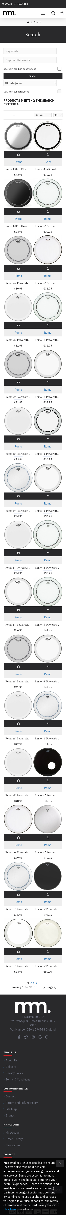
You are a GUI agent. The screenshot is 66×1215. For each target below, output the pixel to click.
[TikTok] (47, 1037)
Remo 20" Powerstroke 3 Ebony (48, 795)
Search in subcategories (16, 91)
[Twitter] (26, 1037)
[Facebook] (19, 1037)
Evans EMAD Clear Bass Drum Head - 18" (18, 169)
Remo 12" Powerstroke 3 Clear (48, 340)
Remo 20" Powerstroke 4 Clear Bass (18, 852)
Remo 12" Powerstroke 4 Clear (48, 397)
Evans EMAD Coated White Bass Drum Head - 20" (48, 169)
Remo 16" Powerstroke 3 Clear (48, 624)
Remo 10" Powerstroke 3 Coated (18, 283)
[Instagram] (33, 1037)
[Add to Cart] (18, 154)
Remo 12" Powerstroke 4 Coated (18, 453)
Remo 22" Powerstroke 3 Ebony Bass (48, 909)
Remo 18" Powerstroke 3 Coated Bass (48, 738)
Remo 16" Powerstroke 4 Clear (48, 681)
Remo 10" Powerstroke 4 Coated (18, 340)
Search (33, 76)
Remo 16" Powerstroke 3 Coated (18, 681)
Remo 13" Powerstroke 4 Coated (18, 567)
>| (37, 983)
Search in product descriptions (20, 68)
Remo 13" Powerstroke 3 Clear (48, 453)
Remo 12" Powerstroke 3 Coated (18, 397)
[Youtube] (40, 1037)
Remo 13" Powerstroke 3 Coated (18, 510)
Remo (47, 218)
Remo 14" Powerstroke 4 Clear (18, 624)
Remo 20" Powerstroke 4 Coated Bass (48, 852)
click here (10, 1209)
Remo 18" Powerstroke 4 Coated (18, 795)
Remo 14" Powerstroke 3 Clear (48, 567)
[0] (61, 13)
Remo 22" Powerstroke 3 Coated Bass (18, 909)
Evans (18, 162)
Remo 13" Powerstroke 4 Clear (48, 510)
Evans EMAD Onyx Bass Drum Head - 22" (18, 226)
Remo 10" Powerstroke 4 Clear (48, 283)
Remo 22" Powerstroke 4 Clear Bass (18, 966)
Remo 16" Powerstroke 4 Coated (18, 738)
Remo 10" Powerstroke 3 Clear (48, 226)
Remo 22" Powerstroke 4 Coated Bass (48, 966)
